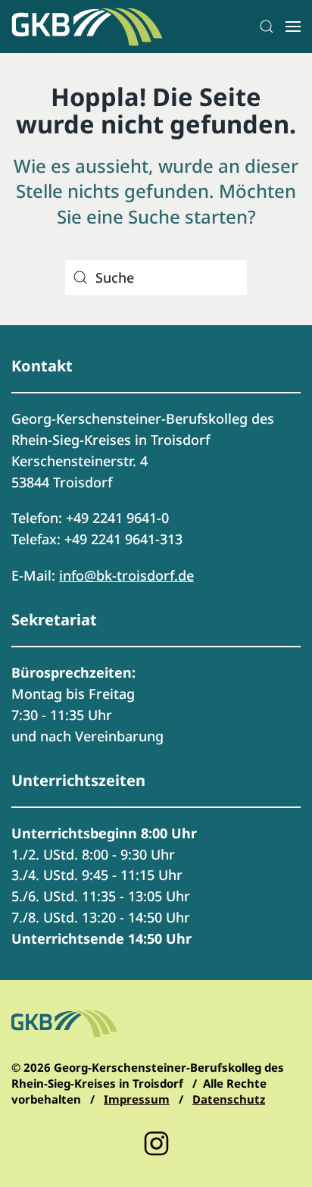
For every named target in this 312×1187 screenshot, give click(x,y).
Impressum (137, 1099)
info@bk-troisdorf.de (126, 575)
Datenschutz (228, 1099)
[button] (266, 26)
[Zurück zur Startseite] (87, 26)
